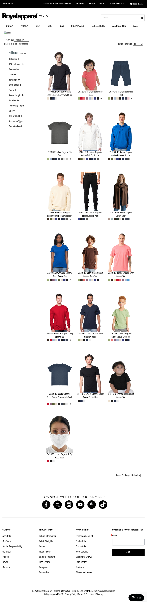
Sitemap (99, 595)
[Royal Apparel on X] (57, 505)
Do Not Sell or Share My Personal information (51, 591)
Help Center (81, 562)
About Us (6, 536)
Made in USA (45, 552)
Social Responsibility (12, 546)
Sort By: (10, 40)
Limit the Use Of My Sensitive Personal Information (93, 591)
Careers (6, 567)
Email (114, 536)
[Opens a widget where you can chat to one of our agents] (136, 598)
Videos (5, 557)
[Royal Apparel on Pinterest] (91, 505)
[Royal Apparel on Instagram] (69, 505)
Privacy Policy (71, 595)
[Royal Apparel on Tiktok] (103, 505)
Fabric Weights (46, 541)
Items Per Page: (125, 44)
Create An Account (84, 536)
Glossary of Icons (84, 572)
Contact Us (81, 541)
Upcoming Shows (84, 557)
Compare (43, 567)
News (5, 562)
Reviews (80, 567)
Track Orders (82, 546)
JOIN (128, 552)
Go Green (6, 552)
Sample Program (47, 557)
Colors (42, 546)
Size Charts (44, 562)
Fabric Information (47, 536)
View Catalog (82, 552)
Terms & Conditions (86, 595)
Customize (44, 572)
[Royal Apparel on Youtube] (80, 505)
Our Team (6, 541)
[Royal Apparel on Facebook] (46, 505)
